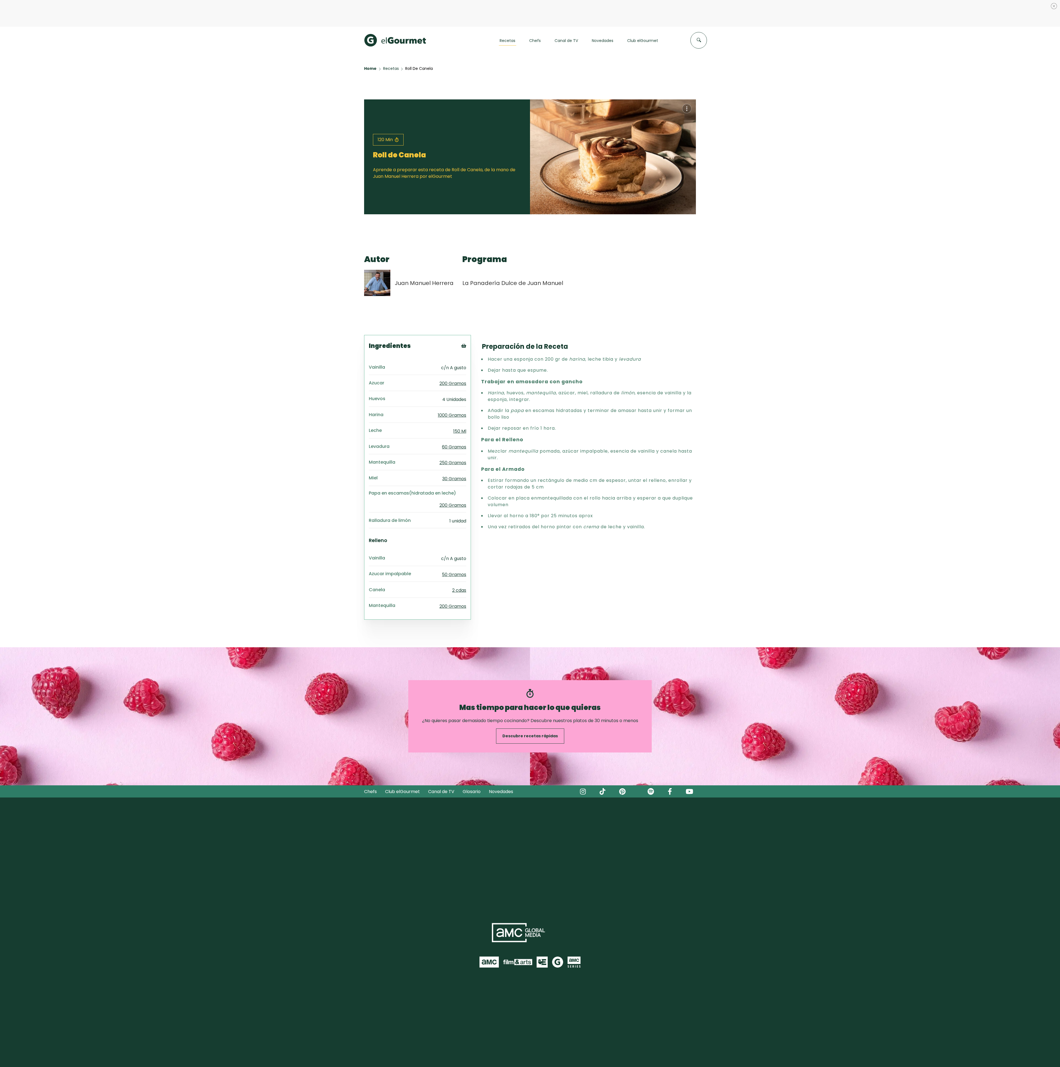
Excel (472, 349)
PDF (471, 342)
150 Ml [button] (459, 404)
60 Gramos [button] (454, 420)
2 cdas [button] (459, 563)
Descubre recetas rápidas (530, 709)
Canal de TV (441, 765)
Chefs (370, 765)
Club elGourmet (402, 765)
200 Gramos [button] (452, 356)
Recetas (391, 41)
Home (370, 41)
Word (473, 356)
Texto (474, 328)
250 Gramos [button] (452, 436)
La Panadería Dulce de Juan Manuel (512, 256)
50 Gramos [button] (454, 548)
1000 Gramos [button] (452, 388)
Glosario (472, 765)
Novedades (501, 765)
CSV (471, 335)
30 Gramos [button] (454, 452)
